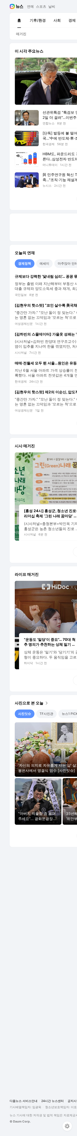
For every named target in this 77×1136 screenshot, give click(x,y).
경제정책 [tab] (24, 263)
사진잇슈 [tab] (24, 714)
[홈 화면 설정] (67, 1126)
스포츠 (41, 6)
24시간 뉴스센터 (52, 1101)
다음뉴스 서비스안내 (23, 1101)
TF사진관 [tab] (46, 714)
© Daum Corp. (20, 1121)
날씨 (51, 6)
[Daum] (13, 6)
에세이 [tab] (44, 263)
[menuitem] (19, 20)
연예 (30, 6)
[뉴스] (19, 6)
